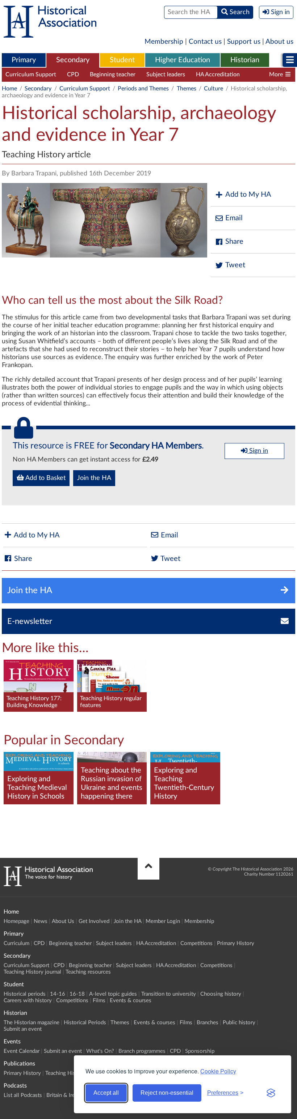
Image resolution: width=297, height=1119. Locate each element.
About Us (63, 921)
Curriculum (16, 943)
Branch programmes (142, 1051)
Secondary (72, 60)
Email (234, 218)
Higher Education (182, 60)
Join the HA (94, 478)
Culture (213, 89)
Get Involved (94, 921)
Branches (207, 1022)
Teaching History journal (32, 972)
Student (122, 60)
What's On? (100, 1051)
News (40, 921)
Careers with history (28, 1000)
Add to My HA (248, 194)
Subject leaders (165, 74)
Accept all (106, 1093)
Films (99, 1000)
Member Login (163, 921)
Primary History (235, 943)
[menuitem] (23, 60)
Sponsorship (199, 1051)
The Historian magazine (31, 1022)
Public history (239, 1022)
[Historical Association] (50, 34)
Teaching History (65, 1073)
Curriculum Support (30, 74)
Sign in (257, 451)
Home (9, 89)
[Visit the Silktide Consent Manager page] (271, 1093)
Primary (24, 60)
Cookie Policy (218, 1071)
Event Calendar (21, 1051)
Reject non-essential (167, 1093)
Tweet (235, 265)
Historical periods (25, 994)
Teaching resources (88, 972)
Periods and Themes (143, 89)
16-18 (77, 994)
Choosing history (220, 994)
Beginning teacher (112, 74)
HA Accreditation (218, 74)
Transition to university (168, 994)
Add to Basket (45, 478)
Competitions (196, 943)
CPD (73, 74)
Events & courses (130, 1000)
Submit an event (23, 1029)
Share (234, 241)
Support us (243, 41)
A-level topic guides (113, 994)
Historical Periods (85, 1022)
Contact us (205, 41)
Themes (186, 89)
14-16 (57, 994)
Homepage (16, 921)
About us (279, 41)
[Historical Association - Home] (48, 884)
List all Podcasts (23, 1095)
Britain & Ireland (65, 1095)
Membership (164, 41)
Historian (244, 60)
